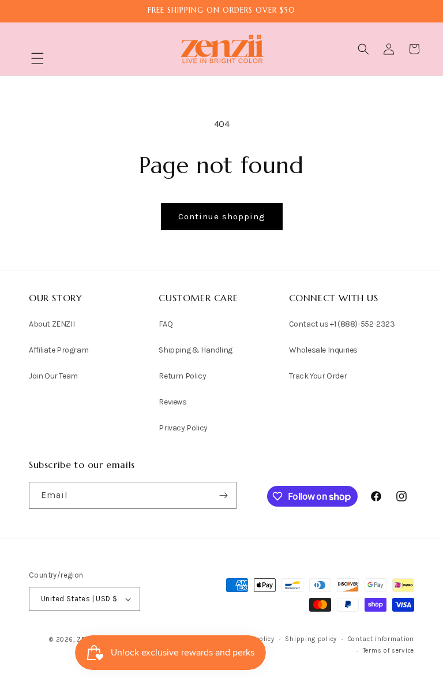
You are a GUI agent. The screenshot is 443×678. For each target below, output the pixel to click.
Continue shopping (221, 216)
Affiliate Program (58, 350)
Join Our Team (53, 376)
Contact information (381, 639)
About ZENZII (51, 324)
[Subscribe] (223, 495)
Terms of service (388, 650)
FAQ (165, 324)
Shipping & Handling (195, 350)
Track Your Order (318, 376)
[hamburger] (37, 59)
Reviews (172, 402)
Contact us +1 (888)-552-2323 (342, 324)
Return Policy (182, 376)
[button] (37, 58)
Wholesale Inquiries (323, 350)
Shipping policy (311, 639)
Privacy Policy (183, 428)
